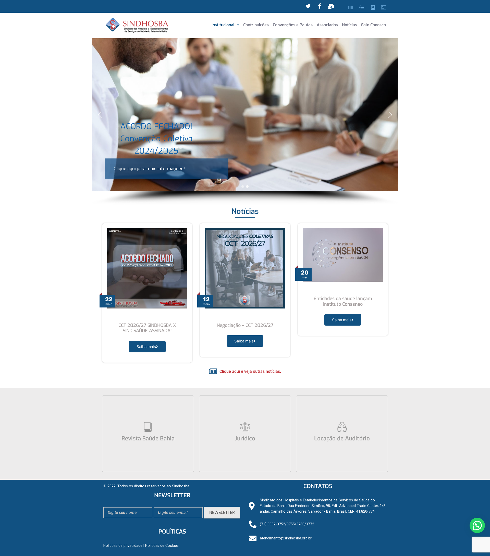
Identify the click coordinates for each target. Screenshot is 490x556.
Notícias (349, 25)
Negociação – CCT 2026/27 (245, 325)
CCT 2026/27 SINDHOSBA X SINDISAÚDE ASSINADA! (147, 328)
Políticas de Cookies (162, 545)
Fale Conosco (373, 25)
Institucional (223, 25)
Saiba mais (146, 346)
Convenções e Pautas (293, 25)
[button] (225, 25)
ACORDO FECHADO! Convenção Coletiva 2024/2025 (156, 138)
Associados (327, 25)
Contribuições (256, 25)
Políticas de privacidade (122, 545)
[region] (245, 121)
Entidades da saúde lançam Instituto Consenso (343, 301)
